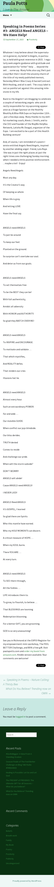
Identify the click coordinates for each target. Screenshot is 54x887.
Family (9, 840)
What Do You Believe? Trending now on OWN (28, 691)
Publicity (10, 858)
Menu (6, 15)
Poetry (9, 849)
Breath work (11, 835)
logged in (20, 716)
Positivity (33, 39)
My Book (10, 844)
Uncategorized (12, 863)
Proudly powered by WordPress (27, 881)
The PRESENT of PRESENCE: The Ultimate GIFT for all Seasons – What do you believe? (20, 783)
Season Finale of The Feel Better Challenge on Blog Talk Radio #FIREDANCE (20, 764)
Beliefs (9, 831)
